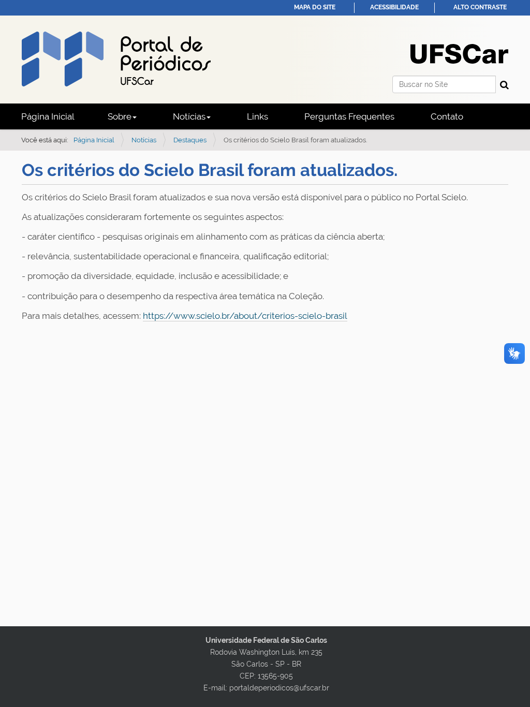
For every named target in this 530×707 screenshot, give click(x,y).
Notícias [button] (189, 116)
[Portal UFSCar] (459, 53)
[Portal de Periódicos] (116, 59)
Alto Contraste (480, 7)
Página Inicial (48, 116)
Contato (447, 116)
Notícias (143, 140)
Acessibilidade (394, 7)
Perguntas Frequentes (349, 116)
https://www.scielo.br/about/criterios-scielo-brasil (245, 316)
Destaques (190, 140)
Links (257, 116)
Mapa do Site (314, 7)
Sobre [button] (119, 116)
